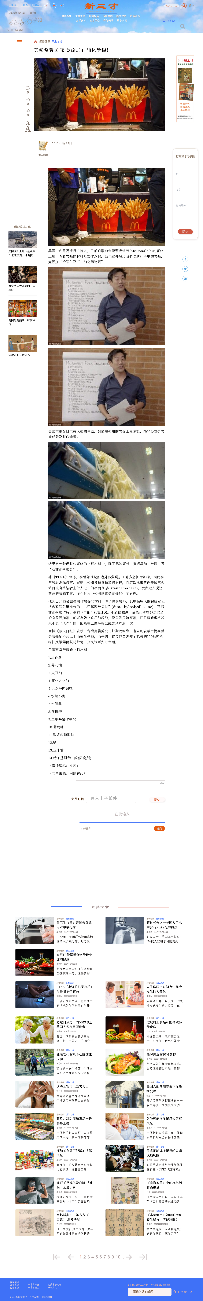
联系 (25, 5)
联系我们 (14, 1288)
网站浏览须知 (47, 1297)
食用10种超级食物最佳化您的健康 (74, 956)
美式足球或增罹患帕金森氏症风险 (164, 1152)
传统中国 (108, 16)
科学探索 (94, 16)
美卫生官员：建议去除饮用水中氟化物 (74, 924)
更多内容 (122, 20)
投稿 (13, 5)
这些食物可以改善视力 (72, 1086)
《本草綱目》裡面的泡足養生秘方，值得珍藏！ (164, 1217)
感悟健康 (121, 16)
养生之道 (57, 42)
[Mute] (39, 20)
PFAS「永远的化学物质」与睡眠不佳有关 (75, 989)
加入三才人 (171, 6)
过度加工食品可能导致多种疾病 (164, 1024)
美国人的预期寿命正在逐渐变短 (164, 1088)
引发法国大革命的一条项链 (21, 288)
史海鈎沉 (135, 16)
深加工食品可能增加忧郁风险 (74, 1152)
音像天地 (108, 20)
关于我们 (14, 1285)
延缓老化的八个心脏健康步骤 (74, 1056)
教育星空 (95, 20)
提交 (157, 800)
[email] (185, 278)
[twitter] (185, 269)
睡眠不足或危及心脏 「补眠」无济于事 (74, 1184)
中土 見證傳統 (169, 21)
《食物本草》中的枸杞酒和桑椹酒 (164, 1184)
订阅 (37, 5)
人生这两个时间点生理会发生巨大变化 (164, 989)
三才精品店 (33, 1287)
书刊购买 (52, 1287)
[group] (30, 25)
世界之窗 (80, 16)
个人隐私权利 (34, 1297)
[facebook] (185, 259)
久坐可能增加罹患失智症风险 (164, 1120)
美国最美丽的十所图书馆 (21, 322)
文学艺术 (81, 20)
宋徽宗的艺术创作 (19, 355)
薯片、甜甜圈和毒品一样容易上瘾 (74, 1120)
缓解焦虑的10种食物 (161, 1054)
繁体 (191, 5)
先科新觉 (70, 918)
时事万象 (67, 16)
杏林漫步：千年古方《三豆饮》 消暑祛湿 (74, 1217)
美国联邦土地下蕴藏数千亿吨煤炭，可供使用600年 (22, 253)
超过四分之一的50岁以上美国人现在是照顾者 (74, 1024)
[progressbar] (47, 20)
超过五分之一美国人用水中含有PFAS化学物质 (164, 924)
